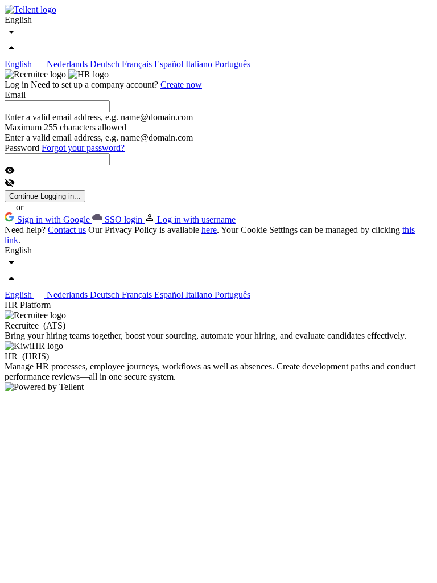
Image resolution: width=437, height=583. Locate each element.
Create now (181, 84)
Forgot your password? (83, 148)
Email (15, 95)
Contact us (67, 230)
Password (23, 148)
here (209, 230)
